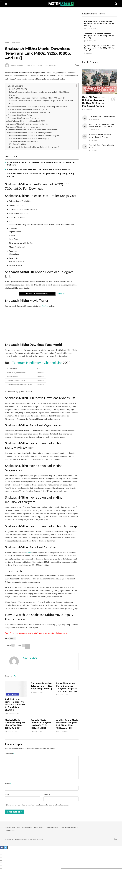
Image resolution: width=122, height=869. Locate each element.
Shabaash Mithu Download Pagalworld (23, 118)
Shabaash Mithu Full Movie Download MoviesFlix (28, 124)
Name (8, 783)
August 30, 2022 (37, 692)
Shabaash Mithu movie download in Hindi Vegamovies (30, 132)
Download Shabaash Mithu (37, 294)
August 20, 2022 (90, 41)
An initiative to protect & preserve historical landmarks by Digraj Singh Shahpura (15, 704)
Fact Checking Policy (24, 828)
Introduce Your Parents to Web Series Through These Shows (101, 125)
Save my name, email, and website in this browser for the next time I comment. (38, 805)
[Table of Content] (75, 85)
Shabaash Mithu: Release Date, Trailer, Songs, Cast (28, 109)
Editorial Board (10, 830)
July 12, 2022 (32, 65)
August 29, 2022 (11, 731)
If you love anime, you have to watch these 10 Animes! (101, 136)
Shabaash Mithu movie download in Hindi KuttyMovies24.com (33, 130)
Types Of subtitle (19, 144)
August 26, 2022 (90, 28)
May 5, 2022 (88, 53)
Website (46, 794)
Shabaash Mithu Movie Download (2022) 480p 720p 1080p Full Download (37, 106)
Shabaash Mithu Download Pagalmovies (24, 127)
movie (28, 552)
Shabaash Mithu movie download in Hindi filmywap (29, 138)
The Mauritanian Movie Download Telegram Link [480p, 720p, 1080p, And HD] (99, 23)
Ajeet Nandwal (17, 65)
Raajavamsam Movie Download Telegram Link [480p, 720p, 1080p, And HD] (99, 36)
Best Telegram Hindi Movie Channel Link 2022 (26, 121)
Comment (9, 753)
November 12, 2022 (12, 713)
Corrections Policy (52, 828)
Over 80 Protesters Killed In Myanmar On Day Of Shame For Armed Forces (93, 101)
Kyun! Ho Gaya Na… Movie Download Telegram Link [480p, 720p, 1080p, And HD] (99, 48)
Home (7, 42)
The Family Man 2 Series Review (102, 116)
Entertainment (15, 42)
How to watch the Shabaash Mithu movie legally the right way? (34, 147)
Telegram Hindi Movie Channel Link (37, 363)
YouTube (44, 306)
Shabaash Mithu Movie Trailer (20, 115)
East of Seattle (14, 839)
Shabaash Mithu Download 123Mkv (23, 141)
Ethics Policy (38, 828)
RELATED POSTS (19, 89)
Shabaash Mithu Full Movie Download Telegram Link (29, 112)
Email (8, 794)
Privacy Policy (10, 828)
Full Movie (45, 294)
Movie (12, 638)
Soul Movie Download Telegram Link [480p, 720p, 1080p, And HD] (38, 98)
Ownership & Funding (68, 828)
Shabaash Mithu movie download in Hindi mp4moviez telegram (34, 135)
